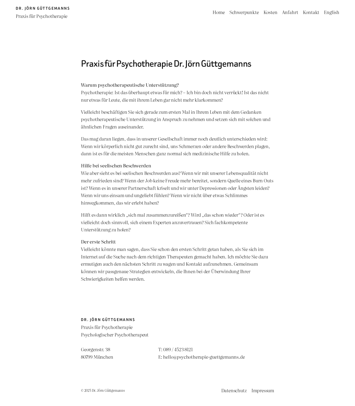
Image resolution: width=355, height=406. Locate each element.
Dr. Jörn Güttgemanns (43, 8)
